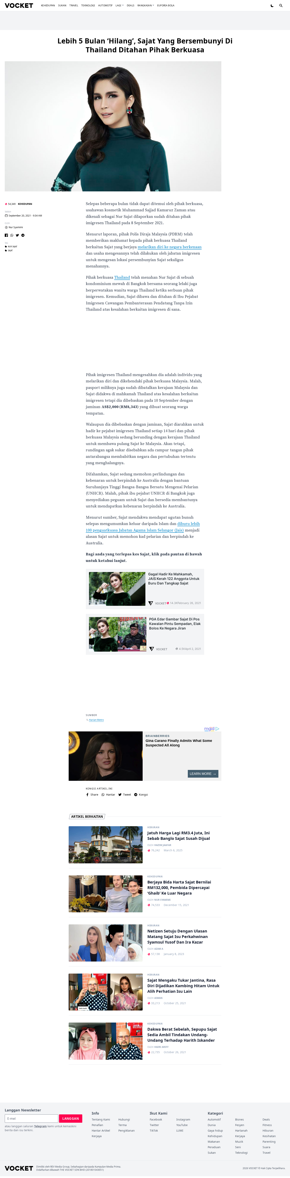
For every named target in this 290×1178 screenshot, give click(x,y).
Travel (73, 5)
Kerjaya (97, 1136)
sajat (10, 251)
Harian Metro (96, 720)
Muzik (239, 1141)
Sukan (62, 5)
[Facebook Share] (6, 235)
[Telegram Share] (22, 235)
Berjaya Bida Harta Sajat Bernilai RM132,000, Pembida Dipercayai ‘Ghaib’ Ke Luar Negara (179, 887)
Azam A (158, 949)
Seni (238, 1147)
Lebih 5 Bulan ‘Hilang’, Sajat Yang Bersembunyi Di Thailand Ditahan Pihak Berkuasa (145, 45)
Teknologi (88, 5)
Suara (266, 1147)
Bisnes (239, 1119)
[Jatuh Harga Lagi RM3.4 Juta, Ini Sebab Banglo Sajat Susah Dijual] (106, 844)
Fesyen (239, 1125)
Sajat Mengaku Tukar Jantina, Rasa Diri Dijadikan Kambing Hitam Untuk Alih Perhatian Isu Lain (183, 986)
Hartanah (241, 1130)
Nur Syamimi (16, 227)
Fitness (267, 1125)
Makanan (214, 1141)
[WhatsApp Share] (11, 235)
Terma (122, 1125)
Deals (131, 5)
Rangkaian (145, 5)
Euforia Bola (166, 5)
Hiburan (153, 827)
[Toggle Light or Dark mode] (272, 5)
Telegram (40, 1126)
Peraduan (214, 1147)
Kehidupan (48, 5)
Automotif (105, 5)
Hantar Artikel (101, 1130)
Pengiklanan (126, 1130)
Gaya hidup (215, 1130)
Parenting (269, 1141)
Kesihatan (269, 1136)
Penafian (97, 1125)
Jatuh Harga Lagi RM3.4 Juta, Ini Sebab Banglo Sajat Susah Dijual (178, 835)
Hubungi (124, 1119)
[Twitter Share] (17, 235)
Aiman (158, 998)
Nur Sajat (12, 247)
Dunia (212, 1125)
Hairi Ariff (161, 1047)
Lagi (118, 5)
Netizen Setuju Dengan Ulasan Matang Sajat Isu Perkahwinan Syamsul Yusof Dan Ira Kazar (177, 936)
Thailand (122, 277)
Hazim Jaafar (162, 845)
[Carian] (281, 5)
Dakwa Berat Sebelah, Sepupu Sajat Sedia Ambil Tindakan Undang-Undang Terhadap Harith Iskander (182, 1035)
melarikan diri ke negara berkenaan (170, 247)
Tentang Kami (101, 1119)
